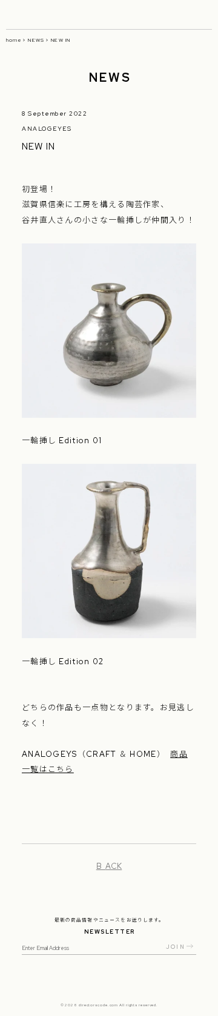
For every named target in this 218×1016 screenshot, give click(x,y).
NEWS (36, 40)
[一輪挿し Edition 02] (109, 630)
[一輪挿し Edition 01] (109, 409)
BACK (109, 866)
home (14, 40)
